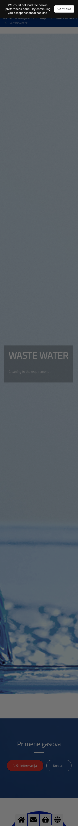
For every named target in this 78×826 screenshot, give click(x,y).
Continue (64, 9)
